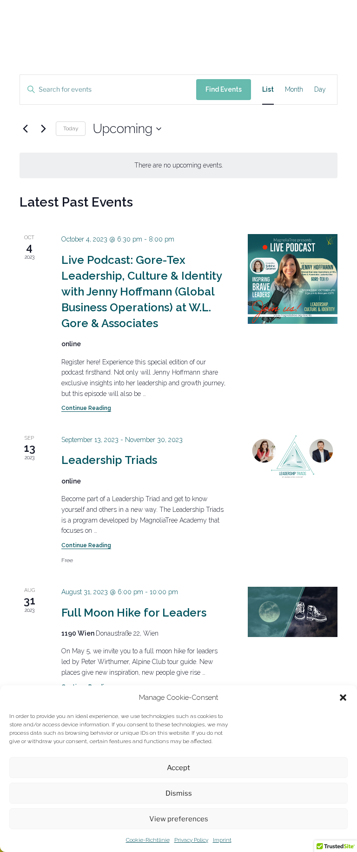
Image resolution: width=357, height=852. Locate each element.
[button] (343, 697)
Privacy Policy (191, 840)
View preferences (178, 819)
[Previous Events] (25, 128)
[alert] (178, 165)
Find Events (223, 89)
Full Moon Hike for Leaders (133, 612)
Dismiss (178, 793)
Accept (178, 768)
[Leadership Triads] (292, 457)
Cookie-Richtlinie (148, 840)
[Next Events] (43, 128)
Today (70, 128)
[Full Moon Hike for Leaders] (292, 612)
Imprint (222, 840)
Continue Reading (86, 408)
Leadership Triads (109, 460)
